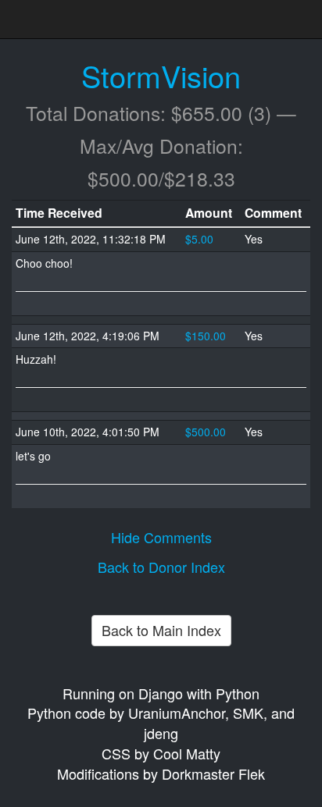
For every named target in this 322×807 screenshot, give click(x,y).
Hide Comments (161, 537)
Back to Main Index (161, 630)
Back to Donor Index (161, 566)
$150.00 (205, 335)
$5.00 (199, 239)
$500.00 (205, 431)
